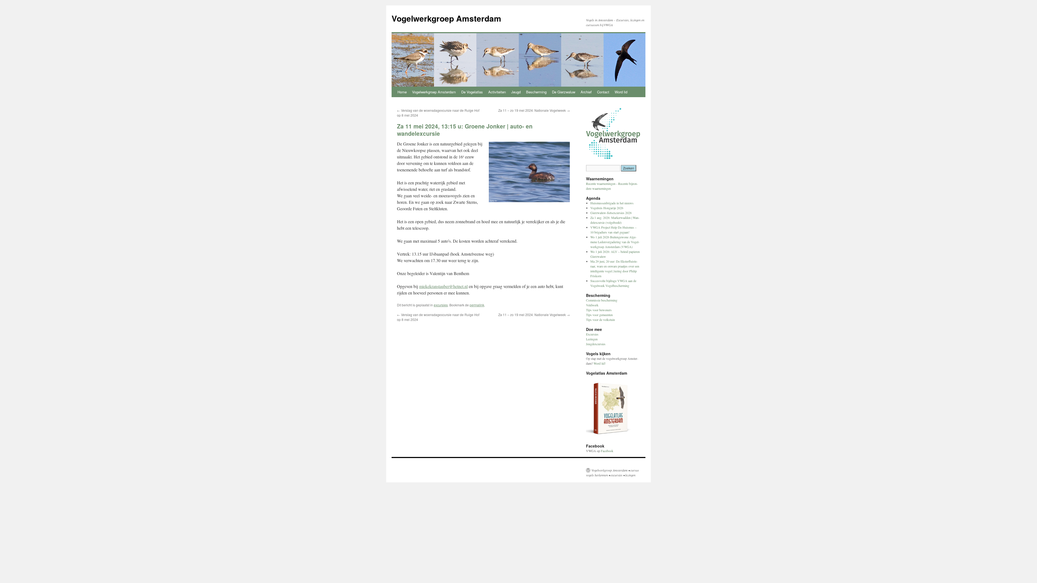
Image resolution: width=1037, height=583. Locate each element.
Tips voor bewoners (599, 310)
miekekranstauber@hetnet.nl (443, 286)
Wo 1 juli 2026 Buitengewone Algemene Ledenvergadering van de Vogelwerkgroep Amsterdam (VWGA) (614, 242)
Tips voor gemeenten (599, 315)
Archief (586, 91)
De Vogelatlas (472, 91)
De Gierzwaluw (563, 91)
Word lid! (600, 363)
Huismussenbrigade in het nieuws (612, 203)
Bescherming (536, 91)
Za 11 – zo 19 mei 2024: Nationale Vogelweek (534, 110)
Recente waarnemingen (600, 183)
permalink (477, 305)
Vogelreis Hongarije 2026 (606, 208)
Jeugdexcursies (595, 344)
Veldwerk (592, 305)
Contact (603, 91)
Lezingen (592, 339)
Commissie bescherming (601, 300)
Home (402, 91)
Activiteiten (497, 91)
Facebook (607, 451)
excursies (441, 305)
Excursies (592, 334)
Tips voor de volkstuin (600, 319)
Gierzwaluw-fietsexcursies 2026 (611, 213)
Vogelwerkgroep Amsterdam (446, 18)
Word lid (621, 91)
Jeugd (516, 91)
